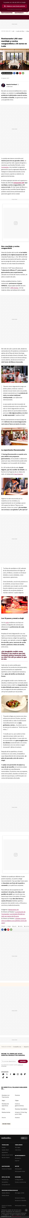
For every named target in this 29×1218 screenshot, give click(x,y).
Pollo (3, 1109)
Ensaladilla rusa (17, 1046)
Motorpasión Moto (20, 1171)
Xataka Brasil (5, 1195)
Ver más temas (6, 1123)
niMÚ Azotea (14, 288)
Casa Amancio (18, 474)
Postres (17, 1095)
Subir (22, 1138)
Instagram (17, 1074)
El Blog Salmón (19, 1179)
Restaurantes (6, 12)
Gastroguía (19, 12)
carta (7, 622)
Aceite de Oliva (20, 31)
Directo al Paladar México (7, 1206)
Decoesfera (5, 1182)
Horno (4, 1117)
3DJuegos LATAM (19, 1193)
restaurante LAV (18, 183)
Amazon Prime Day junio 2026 (21, 1113)
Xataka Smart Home (7, 1155)
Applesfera (5, 1152)
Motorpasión (18, 1168)
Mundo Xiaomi (6, 1157)
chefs (20, 926)
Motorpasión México (20, 1205)
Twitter (17, 73)
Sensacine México (20, 1198)
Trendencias (5, 1179)
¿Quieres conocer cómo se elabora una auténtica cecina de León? (14, 921)
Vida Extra (18, 1150)
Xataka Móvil (5, 1150)
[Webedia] (6, 1139)
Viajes (9, 926)
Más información (16, 1216)
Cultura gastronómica (19, 1104)
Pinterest (21, 1074)
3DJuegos (17, 1147)
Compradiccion (6, 1184)
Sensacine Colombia (20, 1200)
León (15, 926)
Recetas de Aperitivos (5, 1104)
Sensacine (18, 1158)
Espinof (17, 1160)
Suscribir (23, 1061)
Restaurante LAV (13, 910)
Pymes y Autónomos (20, 1182)
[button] (12, 84)
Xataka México (6, 1193)
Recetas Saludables (21, 1109)
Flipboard (20, 73)
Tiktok (3, 1077)
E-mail (23, 73)
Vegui (3, 1100)
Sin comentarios (7, 73)
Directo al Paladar (7, 1168)
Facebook (14, 73)
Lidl (13, 31)
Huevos (17, 1117)
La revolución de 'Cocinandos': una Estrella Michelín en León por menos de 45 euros (13, 914)
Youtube (14, 1074)
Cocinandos (5, 167)
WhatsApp (3, 1074)
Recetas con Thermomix (6, 1096)
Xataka (3, 1147)
